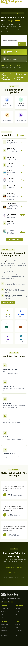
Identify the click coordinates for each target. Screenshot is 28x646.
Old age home (11, 214)
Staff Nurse (10, 163)
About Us (17, 624)
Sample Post (11, 186)
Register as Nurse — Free (14, 567)
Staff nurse (10, 148)
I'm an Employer (15, 573)
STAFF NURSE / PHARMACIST (13, 229)
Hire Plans (17, 617)
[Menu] (3, 6)
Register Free (4, 608)
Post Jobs (17, 608)
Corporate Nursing (6, 627)
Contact (17, 627)
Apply (22, 142)
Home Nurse (4, 630)
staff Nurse (10, 141)
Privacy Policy (18, 630)
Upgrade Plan (4, 617)
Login (2, 614)
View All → (22, 135)
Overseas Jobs (4, 633)
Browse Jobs (4, 611)
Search (23, 44)
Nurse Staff (10, 157)
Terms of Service (19, 633)
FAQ (16, 636)
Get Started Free (8, 302)
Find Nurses (18, 611)
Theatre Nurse (11, 204)
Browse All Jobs (14, 239)
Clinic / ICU (4, 636)
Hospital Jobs (4, 624)
